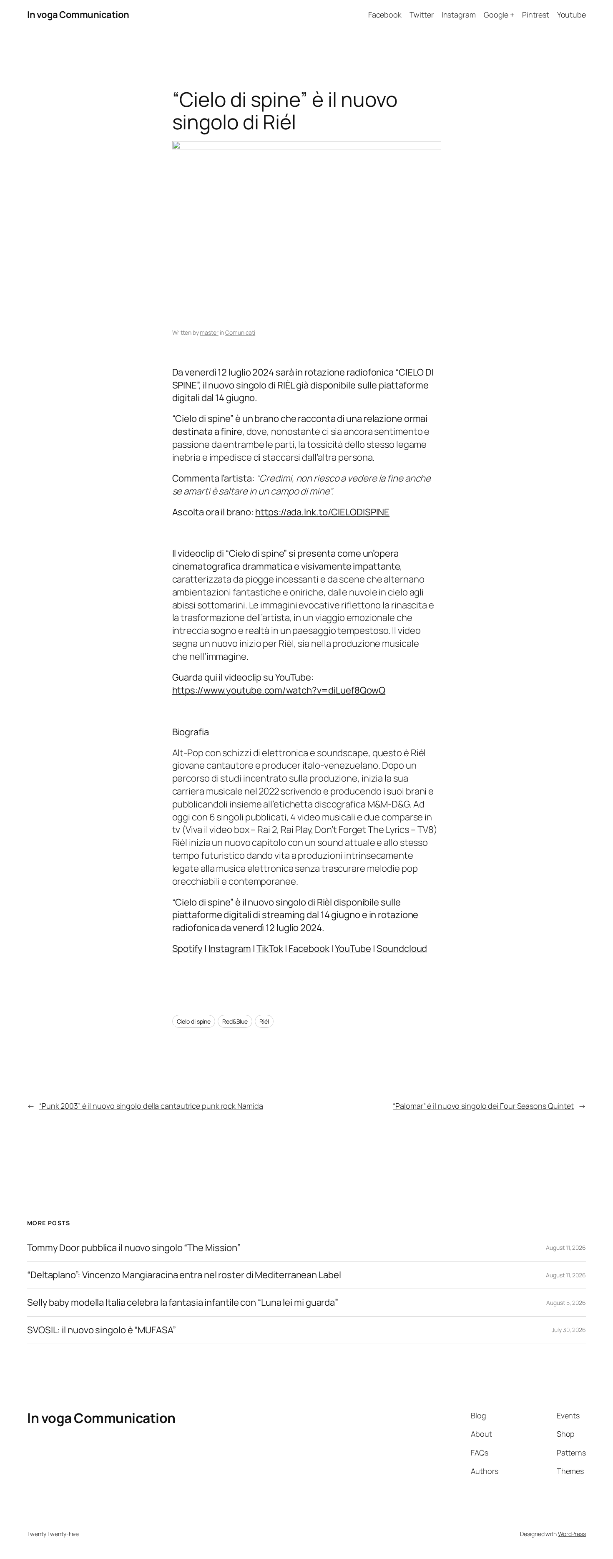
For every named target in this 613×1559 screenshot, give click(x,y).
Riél (264, 1021)
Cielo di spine (194, 1021)
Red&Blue (235, 1021)
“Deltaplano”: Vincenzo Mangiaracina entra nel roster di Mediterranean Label (184, 1275)
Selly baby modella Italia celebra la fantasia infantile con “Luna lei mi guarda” (182, 1302)
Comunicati (240, 332)
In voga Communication (78, 14)
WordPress (572, 1534)
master (209, 332)
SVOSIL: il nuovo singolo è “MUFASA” (101, 1330)
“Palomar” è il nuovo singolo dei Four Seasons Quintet (483, 1106)
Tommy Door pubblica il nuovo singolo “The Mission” (134, 1248)
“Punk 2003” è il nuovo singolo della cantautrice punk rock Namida (151, 1106)
